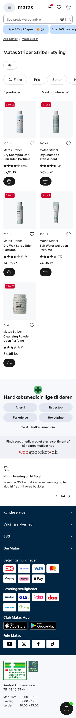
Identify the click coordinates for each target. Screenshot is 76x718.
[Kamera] (62, 19)
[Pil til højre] (69, 496)
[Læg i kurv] (9, 181)
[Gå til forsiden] (25, 7)
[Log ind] (50, 7)
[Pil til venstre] (56, 496)
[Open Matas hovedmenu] (9, 7)
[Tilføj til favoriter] (32, 143)
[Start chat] (66, 708)
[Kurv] (68, 7)
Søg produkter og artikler (24, 19)
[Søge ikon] (69, 19)
